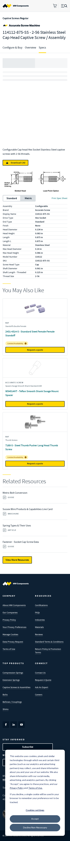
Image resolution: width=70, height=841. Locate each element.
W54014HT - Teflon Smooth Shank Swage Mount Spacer (32, 393)
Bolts (5, 694)
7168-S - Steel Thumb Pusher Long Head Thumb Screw (31, 447)
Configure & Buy (12, 47)
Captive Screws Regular (15, 18)
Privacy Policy (9, 619)
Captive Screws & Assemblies (16, 687)
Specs (42, 47)
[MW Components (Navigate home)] (16, 584)
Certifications (41, 605)
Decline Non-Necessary (35, 827)
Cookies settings (35, 810)
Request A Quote (43, 680)
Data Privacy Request (13, 641)
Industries (40, 619)
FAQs (37, 612)
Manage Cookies (10, 634)
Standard (12, 198)
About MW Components (14, 605)
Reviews (39, 634)
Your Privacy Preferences (14, 627)
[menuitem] (16, 6)
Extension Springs (11, 680)
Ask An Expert (41, 687)
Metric (28, 198)
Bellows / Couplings (12, 701)
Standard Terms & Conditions (49, 641)
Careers (38, 694)
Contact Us (40, 672)
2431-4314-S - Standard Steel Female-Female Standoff (30, 333)
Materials (39, 627)
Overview (30, 47)
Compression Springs (13, 672)
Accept (35, 818)
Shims (5, 709)
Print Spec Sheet (59, 198)
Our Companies (10, 612)
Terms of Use (9, 649)
